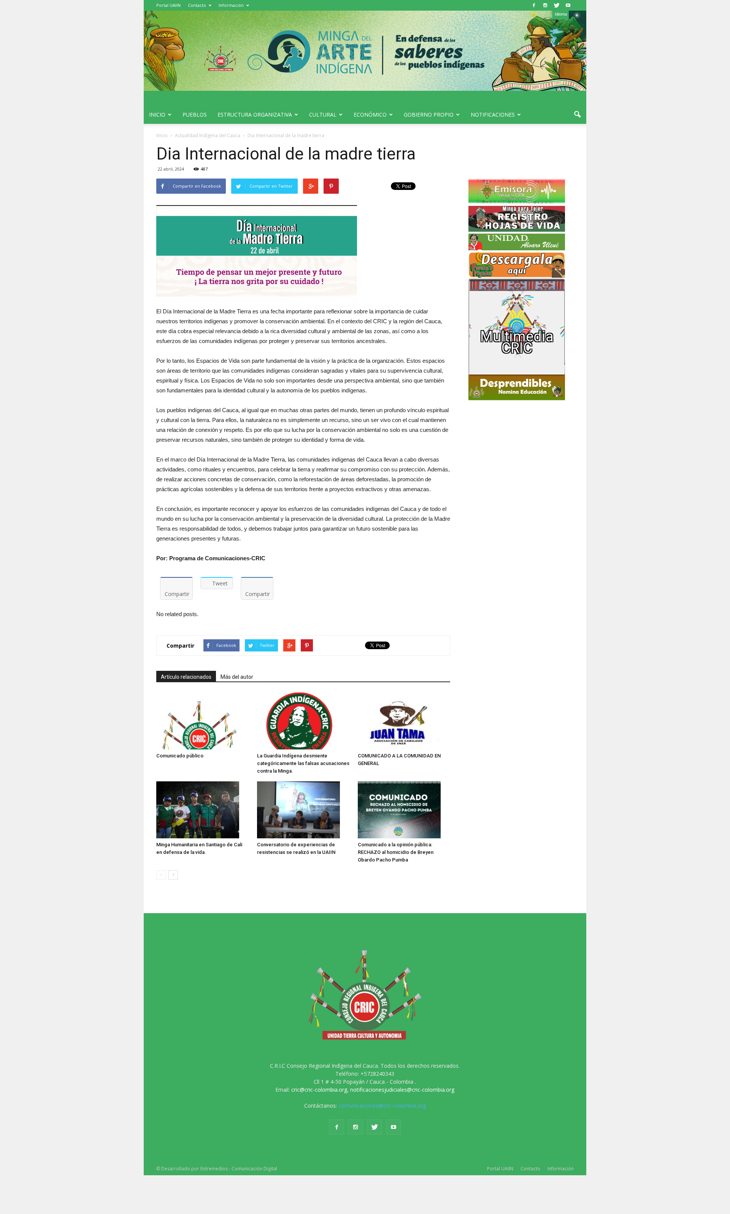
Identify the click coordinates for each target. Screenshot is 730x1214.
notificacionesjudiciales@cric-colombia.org (402, 1089)
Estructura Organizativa (254, 114)
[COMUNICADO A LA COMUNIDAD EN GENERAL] (404, 720)
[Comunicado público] (202, 720)
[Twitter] (556, 5)
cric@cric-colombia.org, (320, 1089)
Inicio (157, 114)
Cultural (322, 114)
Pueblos (194, 114)
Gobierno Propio (429, 114)
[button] (577, 115)
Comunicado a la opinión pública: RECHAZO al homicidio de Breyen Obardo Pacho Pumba (395, 852)
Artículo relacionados (186, 677)
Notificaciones (493, 114)
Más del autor (237, 677)
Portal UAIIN (168, 5)
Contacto (197, 5)
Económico (370, 114)
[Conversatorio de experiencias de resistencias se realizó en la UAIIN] (303, 809)
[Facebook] (534, 5)
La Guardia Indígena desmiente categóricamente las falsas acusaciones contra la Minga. (303, 763)
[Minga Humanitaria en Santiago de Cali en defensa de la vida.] (202, 809)
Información (231, 5)
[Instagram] (545, 5)
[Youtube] (568, 5)
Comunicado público (179, 756)
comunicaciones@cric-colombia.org (382, 1105)
